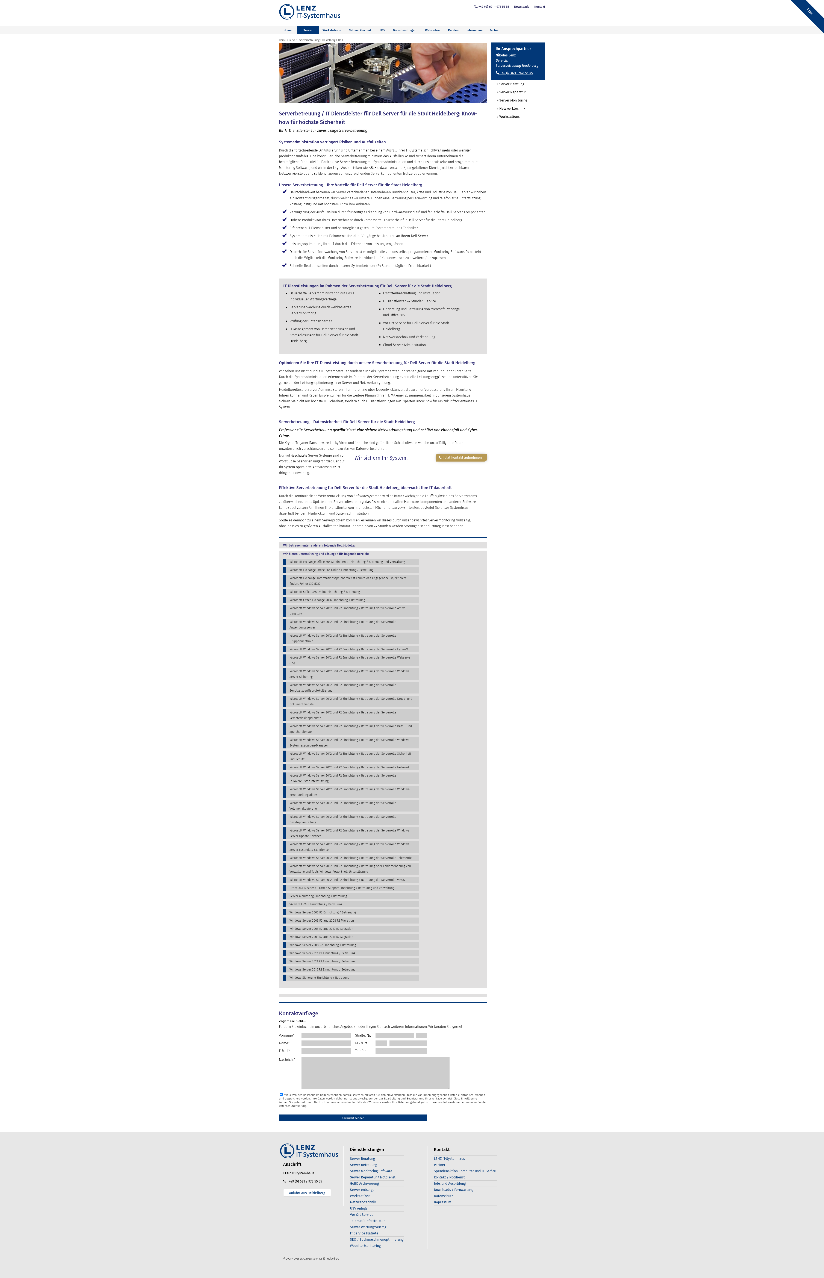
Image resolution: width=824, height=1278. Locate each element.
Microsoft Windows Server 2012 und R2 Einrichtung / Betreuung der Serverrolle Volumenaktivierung (342, 805)
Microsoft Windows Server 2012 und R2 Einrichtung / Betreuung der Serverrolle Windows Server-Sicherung (349, 674)
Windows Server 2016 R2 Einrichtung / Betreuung (322, 969)
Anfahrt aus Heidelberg (307, 1193)
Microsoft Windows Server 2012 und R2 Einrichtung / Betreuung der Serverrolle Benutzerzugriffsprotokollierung (342, 687)
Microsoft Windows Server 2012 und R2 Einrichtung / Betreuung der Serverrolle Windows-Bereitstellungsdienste (349, 792)
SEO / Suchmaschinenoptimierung (376, 1239)
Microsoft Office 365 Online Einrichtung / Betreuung (324, 592)
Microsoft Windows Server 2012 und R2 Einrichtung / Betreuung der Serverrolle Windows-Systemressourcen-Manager (349, 742)
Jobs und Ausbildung (450, 1183)
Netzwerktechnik (360, 30)
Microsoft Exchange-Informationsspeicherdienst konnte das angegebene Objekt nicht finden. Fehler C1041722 (347, 581)
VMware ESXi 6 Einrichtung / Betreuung (315, 904)
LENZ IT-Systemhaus (449, 1159)
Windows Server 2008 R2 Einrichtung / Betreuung (322, 945)
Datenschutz (443, 1196)
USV (382, 30)
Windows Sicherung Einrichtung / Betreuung (319, 978)
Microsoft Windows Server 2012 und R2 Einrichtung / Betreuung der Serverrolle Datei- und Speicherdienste (350, 729)
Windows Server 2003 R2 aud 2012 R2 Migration (321, 929)
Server (308, 30)
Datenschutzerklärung (292, 1105)
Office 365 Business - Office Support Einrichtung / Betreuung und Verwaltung (341, 888)
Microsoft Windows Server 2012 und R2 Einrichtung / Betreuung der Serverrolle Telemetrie (350, 858)
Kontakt (539, 7)
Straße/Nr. (363, 1035)
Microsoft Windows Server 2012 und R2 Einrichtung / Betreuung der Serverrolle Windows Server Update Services (349, 833)
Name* (284, 1043)
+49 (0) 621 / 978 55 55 (304, 1181)
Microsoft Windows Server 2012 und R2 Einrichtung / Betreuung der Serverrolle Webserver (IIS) (350, 660)
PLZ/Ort (361, 1043)
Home (288, 30)
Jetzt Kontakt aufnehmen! (462, 458)
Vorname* (286, 1035)
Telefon (361, 1051)
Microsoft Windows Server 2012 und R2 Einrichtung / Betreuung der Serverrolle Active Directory (347, 611)
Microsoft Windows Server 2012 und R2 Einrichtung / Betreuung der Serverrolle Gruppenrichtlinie (342, 638)
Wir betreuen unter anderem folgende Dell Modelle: (319, 545)
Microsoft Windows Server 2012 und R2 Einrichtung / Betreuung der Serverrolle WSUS (347, 880)
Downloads (521, 7)
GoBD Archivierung (364, 1183)
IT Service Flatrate (364, 1233)
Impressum (442, 1202)
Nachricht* (287, 1060)
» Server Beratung (507, 84)
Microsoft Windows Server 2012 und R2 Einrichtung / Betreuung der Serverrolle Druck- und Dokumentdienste (350, 701)
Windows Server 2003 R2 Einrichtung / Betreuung (322, 912)
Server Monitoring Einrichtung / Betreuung (318, 896)
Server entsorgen (363, 1190)
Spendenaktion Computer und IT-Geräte (465, 1171)
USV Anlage (359, 1208)
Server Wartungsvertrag (368, 1227)
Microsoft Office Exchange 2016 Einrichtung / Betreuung (327, 600)
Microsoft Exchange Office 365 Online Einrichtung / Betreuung (331, 570)
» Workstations (505, 117)
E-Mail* (284, 1051)
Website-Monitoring (365, 1246)
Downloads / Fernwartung (453, 1190)
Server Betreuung (363, 1165)
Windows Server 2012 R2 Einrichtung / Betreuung (322, 953)
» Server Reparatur (508, 92)
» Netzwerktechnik (508, 108)
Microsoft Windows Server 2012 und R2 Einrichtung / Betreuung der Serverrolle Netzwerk (349, 767)
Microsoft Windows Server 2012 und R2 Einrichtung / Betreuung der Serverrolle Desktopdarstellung (342, 819)
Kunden (453, 30)
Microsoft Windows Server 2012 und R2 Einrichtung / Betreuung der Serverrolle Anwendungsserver (342, 624)
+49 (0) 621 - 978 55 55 (494, 7)
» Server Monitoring (509, 100)
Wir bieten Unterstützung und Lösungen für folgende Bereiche (326, 554)
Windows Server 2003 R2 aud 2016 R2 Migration (321, 937)
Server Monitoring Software (371, 1171)
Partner (494, 30)
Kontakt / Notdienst (449, 1177)
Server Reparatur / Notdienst (372, 1177)
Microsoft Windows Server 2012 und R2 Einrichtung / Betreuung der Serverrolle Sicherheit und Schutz (350, 756)
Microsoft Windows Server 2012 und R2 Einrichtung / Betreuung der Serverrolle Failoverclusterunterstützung (342, 778)
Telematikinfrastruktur (367, 1221)
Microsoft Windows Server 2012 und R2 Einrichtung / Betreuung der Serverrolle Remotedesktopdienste (342, 715)
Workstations (332, 30)
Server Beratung (362, 1159)
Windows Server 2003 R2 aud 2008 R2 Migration (321, 920)
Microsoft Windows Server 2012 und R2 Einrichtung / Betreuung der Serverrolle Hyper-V (348, 649)
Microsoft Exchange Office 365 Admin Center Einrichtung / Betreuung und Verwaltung (347, 562)
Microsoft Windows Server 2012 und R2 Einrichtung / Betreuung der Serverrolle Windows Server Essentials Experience (349, 847)
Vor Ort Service (361, 1215)
